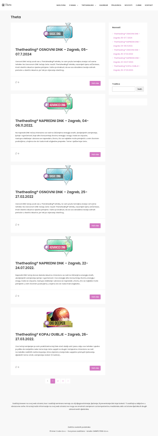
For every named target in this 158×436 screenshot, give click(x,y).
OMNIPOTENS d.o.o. (100, 431)
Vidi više (95, 83)
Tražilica (116, 84)
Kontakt (149, 5)
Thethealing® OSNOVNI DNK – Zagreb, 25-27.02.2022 (51, 194)
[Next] (68, 381)
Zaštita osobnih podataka (79, 427)
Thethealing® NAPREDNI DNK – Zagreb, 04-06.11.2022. (52, 123)
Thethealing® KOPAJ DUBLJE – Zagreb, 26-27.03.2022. (51, 336)
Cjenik (138, 5)
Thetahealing (88, 5)
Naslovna (61, 5)
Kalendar (103, 5)
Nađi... (140, 89)
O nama (72, 5)
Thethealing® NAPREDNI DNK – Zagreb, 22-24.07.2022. (51, 265)
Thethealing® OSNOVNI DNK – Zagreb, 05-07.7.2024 (51, 52)
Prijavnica (116, 5)
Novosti (128, 5)
